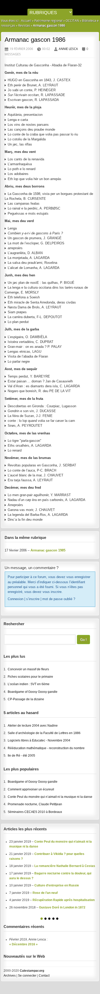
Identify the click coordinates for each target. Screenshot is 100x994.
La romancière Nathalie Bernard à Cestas (64, 865)
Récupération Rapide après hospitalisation (64, 900)
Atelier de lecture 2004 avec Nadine (33, 725)
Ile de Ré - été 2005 (21, 755)
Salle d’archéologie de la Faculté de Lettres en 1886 (44, 733)
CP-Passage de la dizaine (26, 699)
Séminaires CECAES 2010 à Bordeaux (35, 811)
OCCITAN (72, 21)
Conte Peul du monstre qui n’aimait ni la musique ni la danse (50, 796)
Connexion (15, 599)
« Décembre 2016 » (23, 944)
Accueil (26, 21)
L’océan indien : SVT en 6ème (28, 684)
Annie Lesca (68, 49)
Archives (10, 975)
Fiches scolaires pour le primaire (30, 676)
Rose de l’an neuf (45, 892)
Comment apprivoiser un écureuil (31, 789)
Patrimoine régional (48, 21)
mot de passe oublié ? (58, 599)
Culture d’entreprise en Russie (56, 885)
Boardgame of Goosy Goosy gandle (32, 691)
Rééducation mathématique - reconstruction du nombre (46, 748)
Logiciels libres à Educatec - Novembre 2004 (39, 740)
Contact (44, 975)
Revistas (24, 25)
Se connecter (27, 975)
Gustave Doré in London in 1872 (62, 907)
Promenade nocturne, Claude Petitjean (35, 804)
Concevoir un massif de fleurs (28, 669)
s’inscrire (32, 599)
